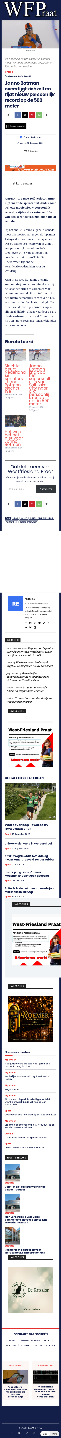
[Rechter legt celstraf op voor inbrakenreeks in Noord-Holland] (12, 1235)
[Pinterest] (32, 115)
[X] (25, 115)
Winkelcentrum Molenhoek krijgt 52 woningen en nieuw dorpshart (30, 664)
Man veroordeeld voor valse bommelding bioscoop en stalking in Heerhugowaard (26, 1219)
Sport (9, 72)
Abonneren (46, 489)
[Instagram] (30, 622)
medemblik (48, 518)
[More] (46, 115)
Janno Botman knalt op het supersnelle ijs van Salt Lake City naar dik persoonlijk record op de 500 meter (39, 385)
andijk (15, 518)
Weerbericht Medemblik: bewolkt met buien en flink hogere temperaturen (45, 1392)
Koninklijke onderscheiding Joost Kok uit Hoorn (27, 1078)
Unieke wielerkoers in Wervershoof (28, 843)
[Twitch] (34, 1433)
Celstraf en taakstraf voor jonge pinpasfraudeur (25, 1188)
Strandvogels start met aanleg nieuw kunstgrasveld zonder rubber (30, 857)
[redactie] (22, 137)
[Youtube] (26, 627)
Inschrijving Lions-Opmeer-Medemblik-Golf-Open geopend (27, 874)
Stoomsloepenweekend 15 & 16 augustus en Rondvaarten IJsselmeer (30, 1126)
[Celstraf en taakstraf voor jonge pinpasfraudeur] (12, 1172)
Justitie (9, 1182)
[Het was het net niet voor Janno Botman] (15, 421)
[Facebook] (18, 115)
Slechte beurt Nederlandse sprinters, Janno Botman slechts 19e (15, 378)
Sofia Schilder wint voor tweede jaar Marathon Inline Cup (30, 890)
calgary (24, 518)
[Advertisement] (30, 562)
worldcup (32, 522)
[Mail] (39, 622)
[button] (49, 1433)
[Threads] (35, 627)
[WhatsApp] (39, 115)
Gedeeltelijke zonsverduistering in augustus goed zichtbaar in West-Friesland (28, 676)
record (23, 522)
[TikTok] (27, 1433)
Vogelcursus (12, 1089)
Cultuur (9, 1134)
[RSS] (44, 622)
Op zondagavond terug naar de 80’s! (26, 1137)
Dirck (9, 662)
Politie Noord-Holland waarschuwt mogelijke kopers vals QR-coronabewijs (15, 1392)
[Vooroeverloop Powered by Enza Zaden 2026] (30, 801)
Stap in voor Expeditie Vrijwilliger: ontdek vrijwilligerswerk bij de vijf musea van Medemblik (30, 651)
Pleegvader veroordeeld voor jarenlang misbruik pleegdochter (27, 1065)
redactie (36, 137)
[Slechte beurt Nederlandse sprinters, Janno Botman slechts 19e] (15, 355)
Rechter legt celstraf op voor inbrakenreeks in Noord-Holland (25, 1251)
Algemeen (10, 1060)
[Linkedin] (35, 622)
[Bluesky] (30, 627)
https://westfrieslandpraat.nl (36, 603)
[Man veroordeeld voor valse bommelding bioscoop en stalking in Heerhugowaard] (12, 1203)
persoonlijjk (11, 522)
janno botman (36, 518)
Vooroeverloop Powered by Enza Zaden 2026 (26, 827)
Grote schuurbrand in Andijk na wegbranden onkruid (27, 689)
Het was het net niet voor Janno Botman (14, 438)
